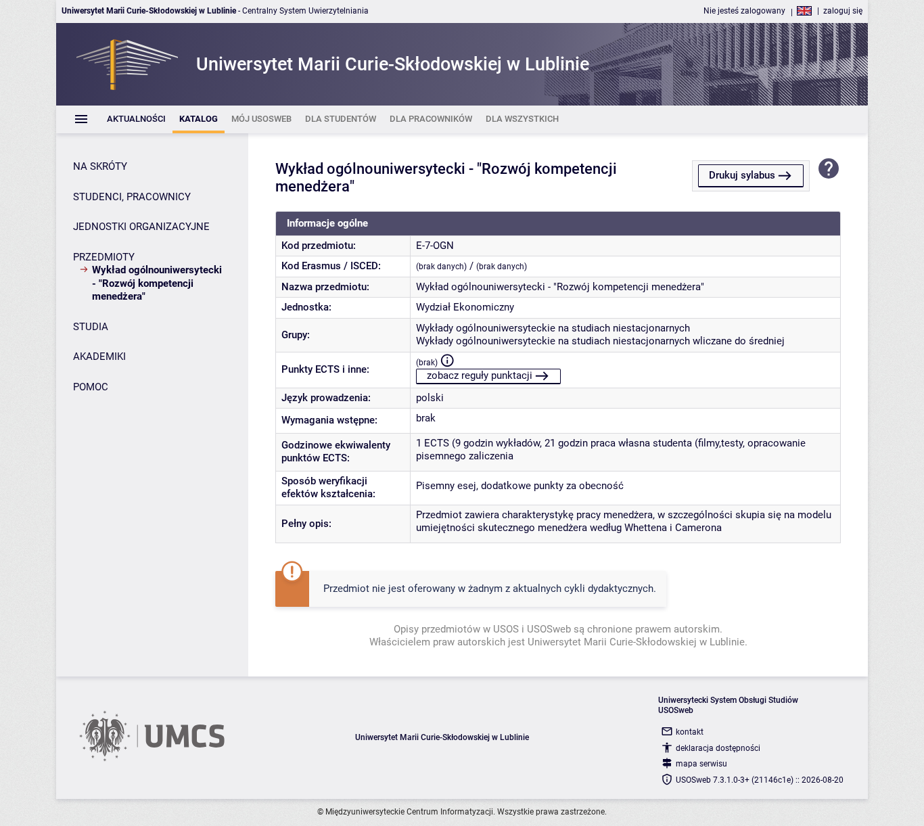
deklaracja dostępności (718, 748)
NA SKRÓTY (100, 166)
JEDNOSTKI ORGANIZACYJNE (141, 227)
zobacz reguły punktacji (479, 375)
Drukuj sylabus (742, 175)
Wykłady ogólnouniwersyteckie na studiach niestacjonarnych (553, 328)
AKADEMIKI (99, 356)
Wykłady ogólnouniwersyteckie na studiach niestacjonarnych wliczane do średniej (600, 341)
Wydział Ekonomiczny (465, 307)
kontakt (689, 732)
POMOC (90, 387)
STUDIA (90, 327)
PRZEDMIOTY (104, 257)
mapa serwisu (701, 763)
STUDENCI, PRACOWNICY (132, 197)
